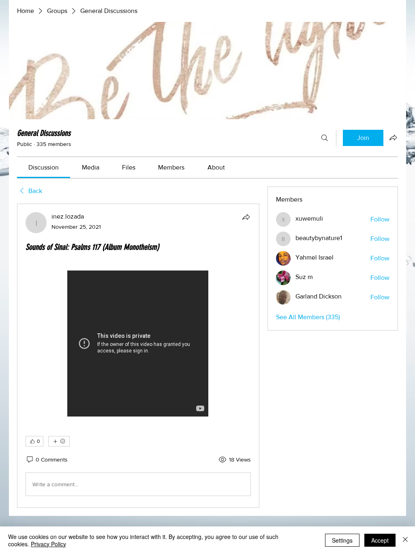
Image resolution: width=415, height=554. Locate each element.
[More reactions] (59, 441)
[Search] (324, 138)
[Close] (405, 540)
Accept (380, 540)
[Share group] (393, 137)
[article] (138, 356)
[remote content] (138, 344)
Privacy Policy (48, 544)
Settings (342, 540)
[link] (43, 167)
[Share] (246, 217)
